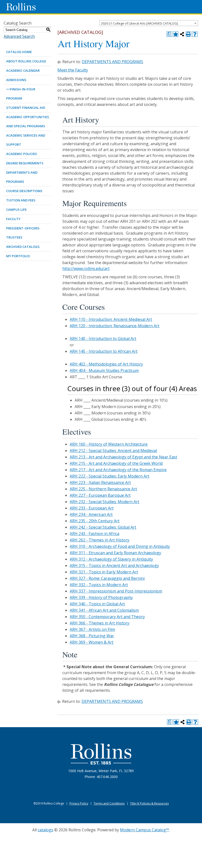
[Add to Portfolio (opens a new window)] (175, 34)
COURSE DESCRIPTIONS (24, 191)
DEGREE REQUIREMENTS (24, 163)
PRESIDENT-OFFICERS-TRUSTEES (23, 233)
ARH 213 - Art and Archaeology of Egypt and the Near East (123, 457)
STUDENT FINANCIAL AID (25, 107)
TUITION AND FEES (20, 200)
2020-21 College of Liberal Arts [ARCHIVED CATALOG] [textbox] (139, 23)
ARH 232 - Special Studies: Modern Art (104, 501)
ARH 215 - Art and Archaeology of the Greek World (116, 463)
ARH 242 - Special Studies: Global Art (103, 527)
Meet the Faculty (72, 70)
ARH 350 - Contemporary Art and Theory (107, 616)
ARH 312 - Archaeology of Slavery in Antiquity (111, 559)
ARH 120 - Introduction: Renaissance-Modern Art (114, 325)
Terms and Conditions (109, 803)
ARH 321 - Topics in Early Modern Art (104, 572)
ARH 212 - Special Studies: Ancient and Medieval (113, 450)
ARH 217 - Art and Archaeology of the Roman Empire (118, 469)
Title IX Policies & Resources (149, 803)
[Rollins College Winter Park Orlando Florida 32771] (21, 7)
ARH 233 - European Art (92, 508)
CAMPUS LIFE (16, 209)
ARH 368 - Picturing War (92, 635)
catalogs (45, 830)
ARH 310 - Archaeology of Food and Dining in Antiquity (120, 546)
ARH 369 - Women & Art (91, 642)
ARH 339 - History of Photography (101, 597)
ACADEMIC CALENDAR (23, 70)
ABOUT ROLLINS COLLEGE (26, 61)
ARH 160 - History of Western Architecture (109, 444)
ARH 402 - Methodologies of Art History (106, 364)
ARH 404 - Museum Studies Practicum (104, 370)
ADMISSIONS (16, 80)
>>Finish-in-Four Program (20, 93)
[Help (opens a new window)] (195, 34)
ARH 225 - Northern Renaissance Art (103, 489)
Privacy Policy (78, 803)
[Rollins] (101, 754)
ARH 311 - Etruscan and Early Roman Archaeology (115, 552)
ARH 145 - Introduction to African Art (103, 351)
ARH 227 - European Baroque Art (100, 495)
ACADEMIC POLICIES (21, 154)
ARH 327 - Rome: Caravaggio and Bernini (107, 578)
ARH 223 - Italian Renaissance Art (100, 482)
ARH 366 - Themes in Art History (99, 623)
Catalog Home (19, 52)
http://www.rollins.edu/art (86, 268)
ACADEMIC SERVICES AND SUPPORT (25, 140)
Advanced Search (19, 36)
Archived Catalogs (23, 246)
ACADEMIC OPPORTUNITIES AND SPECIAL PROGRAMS (27, 121)
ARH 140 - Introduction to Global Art (103, 338)
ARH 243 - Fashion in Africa (94, 533)
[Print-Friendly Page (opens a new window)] (188, 34)
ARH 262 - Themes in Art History (99, 540)
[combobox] (149, 23)
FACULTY (13, 219)
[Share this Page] (182, 34)
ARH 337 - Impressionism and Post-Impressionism (116, 591)
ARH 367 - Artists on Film (92, 629)
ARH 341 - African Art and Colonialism (104, 610)
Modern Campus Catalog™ (144, 830)
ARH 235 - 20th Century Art (94, 521)
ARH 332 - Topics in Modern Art (99, 584)
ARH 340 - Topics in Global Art (97, 604)
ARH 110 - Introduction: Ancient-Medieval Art (111, 319)
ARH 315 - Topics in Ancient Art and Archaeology (114, 565)
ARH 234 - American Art (91, 514)
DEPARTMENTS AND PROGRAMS (21, 177)
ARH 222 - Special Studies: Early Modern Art (109, 476)
